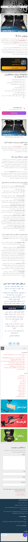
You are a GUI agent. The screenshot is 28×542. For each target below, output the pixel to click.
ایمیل (23, 477)
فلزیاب (23, 380)
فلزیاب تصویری (21, 387)
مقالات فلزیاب (22, 393)
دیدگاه (23, 454)
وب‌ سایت (23, 482)
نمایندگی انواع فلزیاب (20, 396)
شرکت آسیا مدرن (12, 331)
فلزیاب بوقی (22, 383)
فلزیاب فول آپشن (21, 390)
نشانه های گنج (21, 395)
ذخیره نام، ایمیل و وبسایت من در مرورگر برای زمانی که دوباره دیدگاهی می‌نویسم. (14, 490)
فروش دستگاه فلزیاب (18, 324)
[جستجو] (2, 348)
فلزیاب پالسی (22, 385)
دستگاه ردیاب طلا (23, 47)
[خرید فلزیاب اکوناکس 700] (14, 64)
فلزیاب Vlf (22, 382)
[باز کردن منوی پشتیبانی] (25, 535)
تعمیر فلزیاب (22, 375)
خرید (19, 146)
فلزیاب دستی (22, 388)
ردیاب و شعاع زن (21, 378)
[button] (18, 343)
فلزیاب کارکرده (22, 391)
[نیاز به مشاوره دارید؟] (14, 111)
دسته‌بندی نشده (21, 377)
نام (24, 471)
